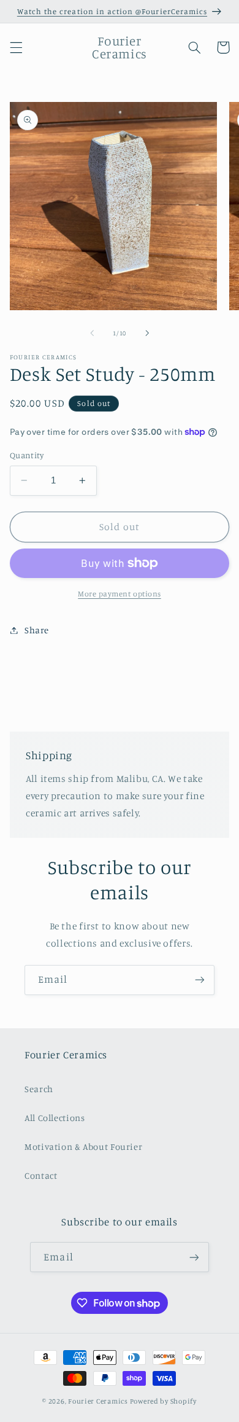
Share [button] (37, 630)
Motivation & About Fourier (83, 1146)
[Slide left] (91, 333)
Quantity (27, 455)
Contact (41, 1175)
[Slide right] (147, 333)
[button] (16, 47)
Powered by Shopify (163, 1401)
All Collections (55, 1117)
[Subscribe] (200, 980)
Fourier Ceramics (98, 1401)
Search (39, 1089)
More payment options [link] (119, 593)
